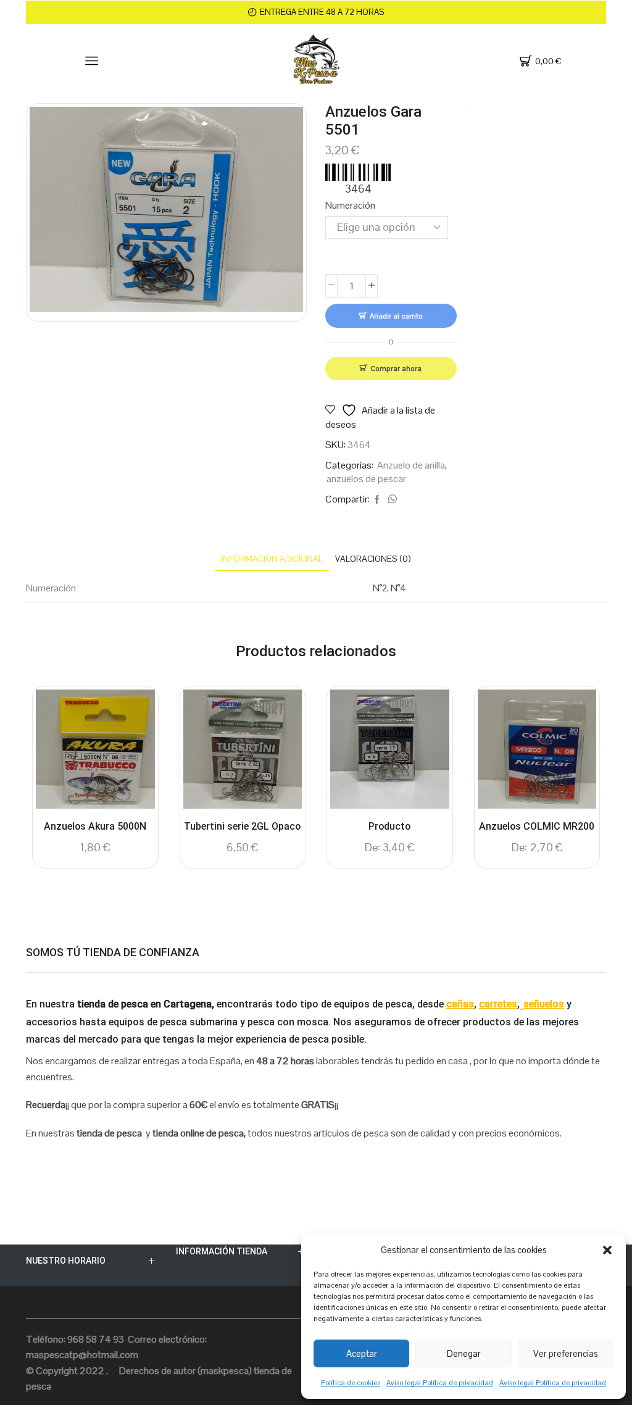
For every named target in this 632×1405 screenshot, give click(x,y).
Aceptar (361, 1353)
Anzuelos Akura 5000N (95, 826)
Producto (389, 826)
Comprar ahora (396, 368)
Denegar (464, 1353)
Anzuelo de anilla (411, 465)
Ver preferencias (565, 1353)
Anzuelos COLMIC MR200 (536, 826)
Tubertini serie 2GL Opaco (242, 826)
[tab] (272, 559)
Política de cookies (350, 1383)
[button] (607, 1250)
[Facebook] (377, 500)
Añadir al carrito (396, 315)
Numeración (350, 205)
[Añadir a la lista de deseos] (134, 715)
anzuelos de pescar (366, 478)
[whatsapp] (391, 500)
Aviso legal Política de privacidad (439, 1383)
